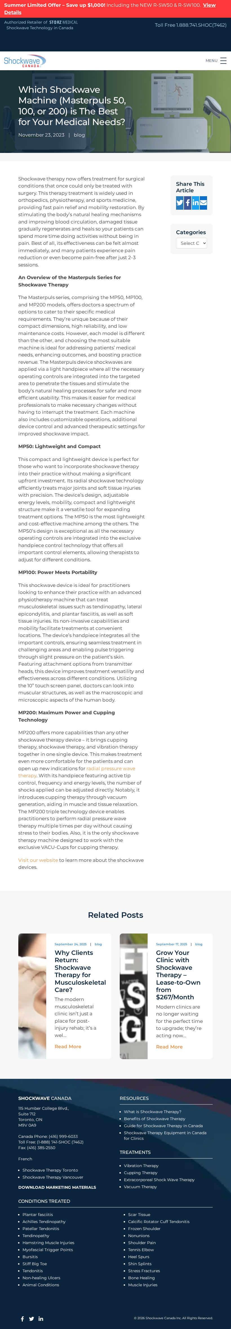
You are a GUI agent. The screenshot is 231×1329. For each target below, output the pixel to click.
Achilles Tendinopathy (44, 1221)
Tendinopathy (36, 1235)
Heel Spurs (138, 1256)
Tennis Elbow (141, 1249)
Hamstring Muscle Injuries (49, 1242)
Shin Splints (140, 1263)
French (25, 1158)
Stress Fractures (144, 1270)
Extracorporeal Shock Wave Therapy (159, 1179)
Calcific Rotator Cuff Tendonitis (159, 1221)
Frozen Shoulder (144, 1228)
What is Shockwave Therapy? (153, 1111)
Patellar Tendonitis (41, 1228)
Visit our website (38, 860)
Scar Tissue (139, 1214)
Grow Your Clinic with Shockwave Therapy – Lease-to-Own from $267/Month (178, 975)
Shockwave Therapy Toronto (50, 1170)
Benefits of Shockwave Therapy (154, 1118)
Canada (45, 1098)
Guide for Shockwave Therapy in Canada (163, 1125)
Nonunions (139, 1235)
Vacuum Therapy (140, 1186)
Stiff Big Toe (35, 1263)
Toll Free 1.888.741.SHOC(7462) (191, 25)
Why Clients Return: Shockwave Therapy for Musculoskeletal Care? (80, 971)
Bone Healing (141, 1277)
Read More (68, 1046)
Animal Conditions (41, 1284)
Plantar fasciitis (38, 1214)
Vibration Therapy (141, 1165)
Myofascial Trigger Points (48, 1249)
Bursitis (30, 1256)
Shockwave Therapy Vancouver (53, 1177)
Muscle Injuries (142, 1284)
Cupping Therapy (140, 1172)
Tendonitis (33, 1270)
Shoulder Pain (142, 1242)
